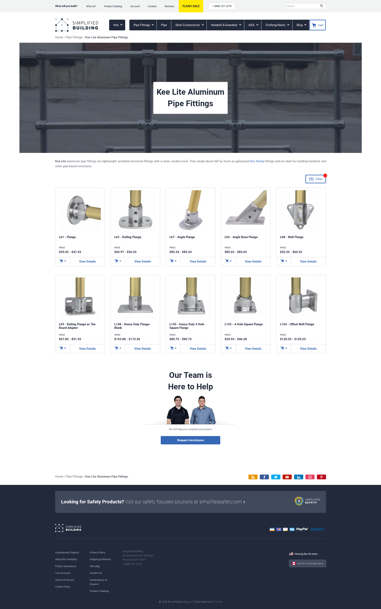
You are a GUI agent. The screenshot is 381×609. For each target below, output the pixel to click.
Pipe (164, 25)
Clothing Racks (276, 25)
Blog (300, 25)
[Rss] (253, 477)
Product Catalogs (99, 591)
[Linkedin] (298, 477)
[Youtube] (287, 477)
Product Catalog (113, 6)
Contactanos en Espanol (98, 582)
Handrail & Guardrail (224, 25)
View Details (87, 261)
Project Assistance (65, 566)
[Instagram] (310, 477)
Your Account (62, 572)
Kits (116, 25)
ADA (251, 25)
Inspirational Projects (67, 552)
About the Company (66, 559)
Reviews (169, 6)
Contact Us (96, 572)
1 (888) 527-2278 (221, 6)
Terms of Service (64, 579)
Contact (152, 6)
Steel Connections (188, 25)
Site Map (95, 566)
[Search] (321, 6)
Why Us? (91, 6)
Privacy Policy (97, 552)
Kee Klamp (257, 161)
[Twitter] (275, 477)
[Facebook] (264, 477)
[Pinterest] (321, 477)
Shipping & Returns (100, 559)
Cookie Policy (62, 586)
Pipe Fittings (142, 25)
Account (135, 6)
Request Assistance (190, 440)
